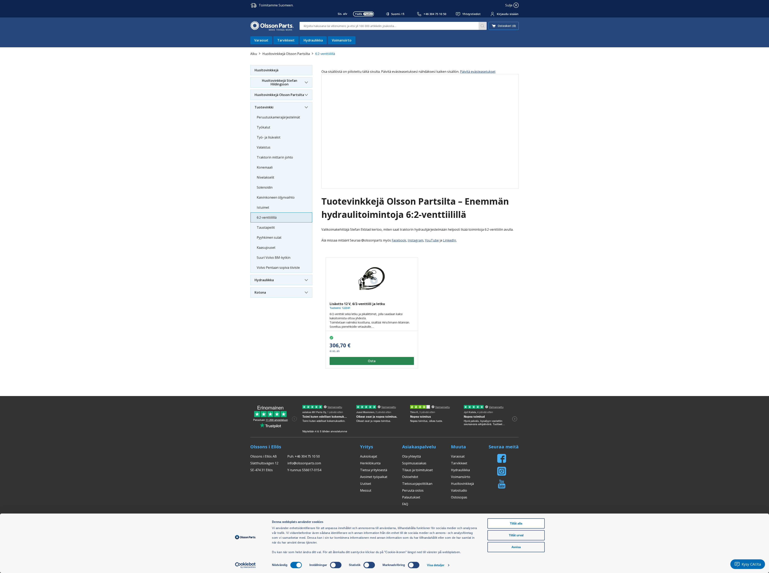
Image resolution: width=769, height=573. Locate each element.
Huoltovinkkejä (266, 70)
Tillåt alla (516, 523)
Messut (365, 490)
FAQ (405, 504)
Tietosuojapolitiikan (417, 483)
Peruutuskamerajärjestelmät (278, 117)
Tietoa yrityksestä (373, 470)
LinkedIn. (450, 240)
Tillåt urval (516, 535)
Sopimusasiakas (414, 463)
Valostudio (459, 490)
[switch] (335, 565)
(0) (507, 26)
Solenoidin (265, 187)
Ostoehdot (410, 477)
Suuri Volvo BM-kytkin (273, 257)
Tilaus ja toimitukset (417, 470)
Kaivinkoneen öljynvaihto (276, 197)
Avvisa (516, 547)
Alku (253, 54)
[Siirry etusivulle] (272, 26)
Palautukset (411, 497)
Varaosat (261, 40)
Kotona (260, 292)
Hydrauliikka (313, 40)
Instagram (415, 240)
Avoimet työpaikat (373, 477)
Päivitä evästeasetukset (477, 71)
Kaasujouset (266, 247)
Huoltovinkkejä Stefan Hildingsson (279, 82)
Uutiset (365, 483)
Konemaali (265, 167)
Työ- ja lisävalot (268, 137)
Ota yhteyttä (411, 456)
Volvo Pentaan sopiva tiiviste (278, 267)
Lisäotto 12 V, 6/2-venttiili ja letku (357, 304)
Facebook (399, 240)
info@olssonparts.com (304, 463)
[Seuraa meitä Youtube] (501, 484)
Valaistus (263, 147)
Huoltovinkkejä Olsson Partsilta (286, 54)
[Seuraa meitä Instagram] (501, 471)
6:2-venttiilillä (267, 217)
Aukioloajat (368, 456)
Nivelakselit (265, 177)
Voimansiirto (341, 40)
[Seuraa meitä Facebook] (501, 458)
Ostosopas (459, 497)
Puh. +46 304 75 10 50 (303, 456)
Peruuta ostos (413, 490)
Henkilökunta (370, 463)
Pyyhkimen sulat (269, 237)
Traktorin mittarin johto (275, 157)
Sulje (508, 5)
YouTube (432, 240)
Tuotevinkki (264, 107)
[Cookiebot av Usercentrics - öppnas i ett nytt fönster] (245, 565)
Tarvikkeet (286, 40)
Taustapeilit (266, 227)
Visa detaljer (435, 565)
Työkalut (263, 127)
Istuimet (263, 207)
